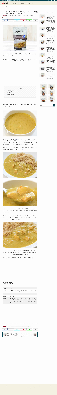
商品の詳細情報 (10, 94)
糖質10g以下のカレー (20, 139)
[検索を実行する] (54, 105)
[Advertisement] (11, 72)
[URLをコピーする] (35, 20)
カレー (8, 15)
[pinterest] (51, 0)
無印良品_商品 (26, 15)
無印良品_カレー (20, 15)
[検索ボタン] (32, 3)
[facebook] (48, 0)
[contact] (54, 0)
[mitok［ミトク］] (5, 3)
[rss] (53, 0)
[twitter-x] (50, 0)
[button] (0, 394)
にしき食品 (12, 15)
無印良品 (4, 15)
